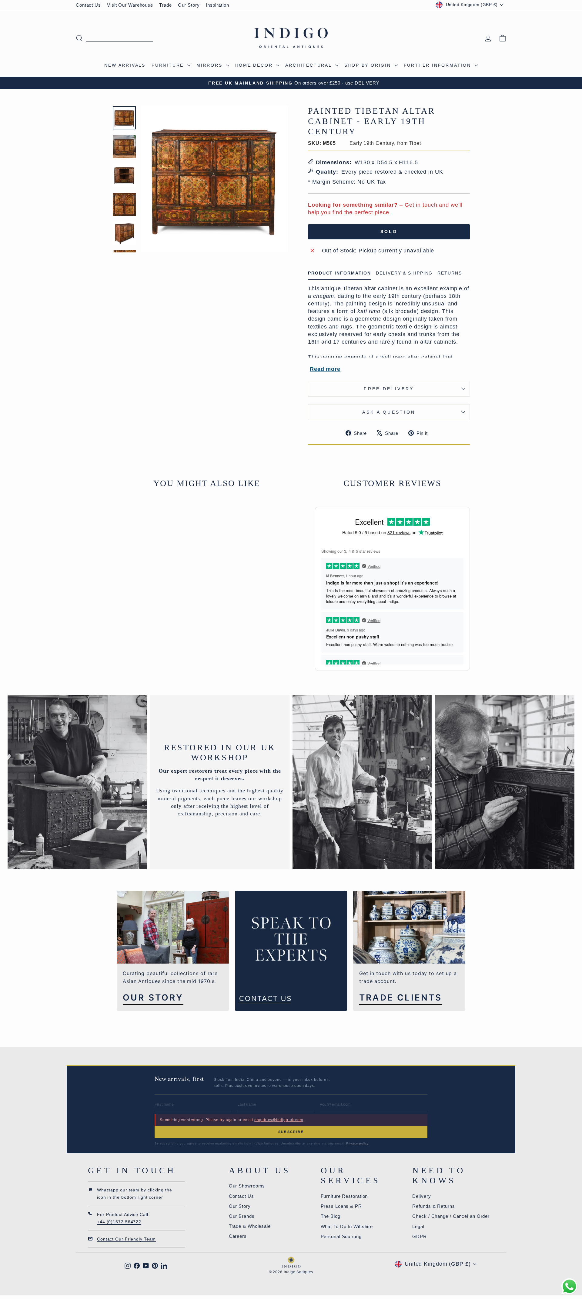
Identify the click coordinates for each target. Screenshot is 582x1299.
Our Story (189, 5)
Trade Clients (400, 998)
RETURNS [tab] (449, 273)
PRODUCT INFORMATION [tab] (339, 273)
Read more (325, 369)
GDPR (419, 1236)
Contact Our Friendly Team (126, 1239)
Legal (418, 1226)
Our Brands (242, 1216)
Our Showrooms (247, 1185)
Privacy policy (357, 1143)
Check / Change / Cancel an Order (451, 1216)
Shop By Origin (368, 65)
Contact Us (88, 5)
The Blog (330, 1216)
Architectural (309, 65)
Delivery (421, 1196)
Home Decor (255, 65)
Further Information (438, 65)
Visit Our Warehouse (130, 5)
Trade (165, 5)
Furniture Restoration (344, 1196)
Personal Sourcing (341, 1236)
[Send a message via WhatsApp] (569, 1286)
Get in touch (421, 205)
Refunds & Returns (433, 1206)
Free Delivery (389, 388)
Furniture (169, 65)
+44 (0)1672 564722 (119, 1221)
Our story (153, 998)
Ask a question (388, 412)
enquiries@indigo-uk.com (278, 1120)
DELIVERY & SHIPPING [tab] (404, 273)
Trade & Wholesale (250, 1226)
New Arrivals (125, 65)
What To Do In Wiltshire (347, 1226)
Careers (238, 1236)
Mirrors (210, 65)
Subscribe (291, 1132)
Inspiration (217, 5)
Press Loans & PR (341, 1206)
